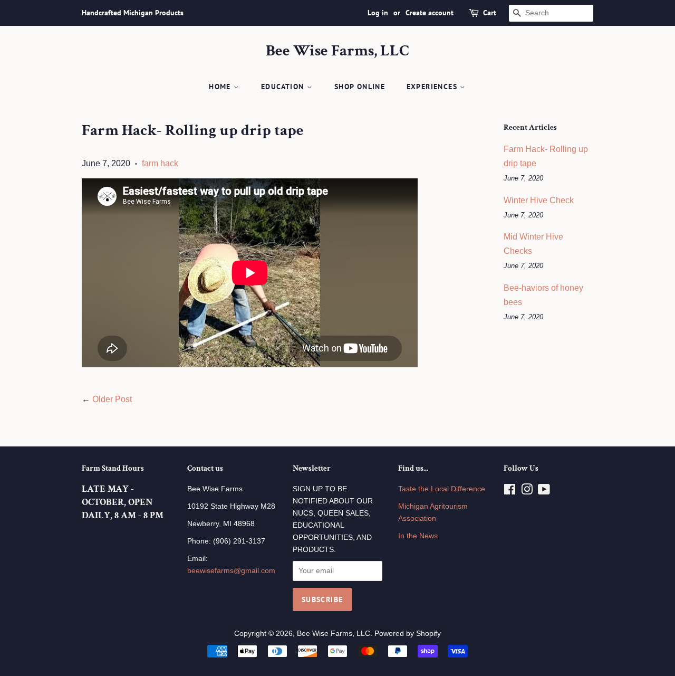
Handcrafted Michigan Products (133, 12)
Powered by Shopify (407, 633)
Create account (430, 12)
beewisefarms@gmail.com (231, 571)
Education (284, 86)
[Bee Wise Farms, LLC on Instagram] (527, 492)
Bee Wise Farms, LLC (337, 51)
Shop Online (359, 86)
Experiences (433, 86)
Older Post (112, 399)
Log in (378, 12)
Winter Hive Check (539, 200)
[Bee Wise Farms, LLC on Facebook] (510, 492)
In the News (418, 536)
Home (221, 86)
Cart (489, 12)
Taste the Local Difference (441, 489)
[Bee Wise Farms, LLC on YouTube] (544, 492)
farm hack (160, 163)
